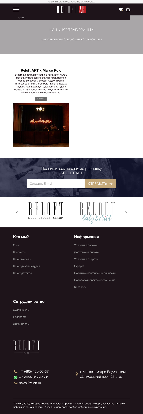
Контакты (19, 252)
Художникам (21, 309)
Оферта (79, 266)
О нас (17, 245)
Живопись (41, 98)
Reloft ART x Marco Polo (41, 70)
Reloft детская (22, 273)
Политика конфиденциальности (95, 273)
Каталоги (80, 287)
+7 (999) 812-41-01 (34, 377)
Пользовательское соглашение (94, 280)
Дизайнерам (21, 323)
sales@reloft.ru (30, 383)
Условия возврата (86, 259)
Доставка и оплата (86, 252)
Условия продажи (85, 245)
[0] (128, 9)
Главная (20, 17)
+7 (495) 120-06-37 (34, 371)
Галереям (19, 316)
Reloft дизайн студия (26, 266)
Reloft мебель (22, 259)
